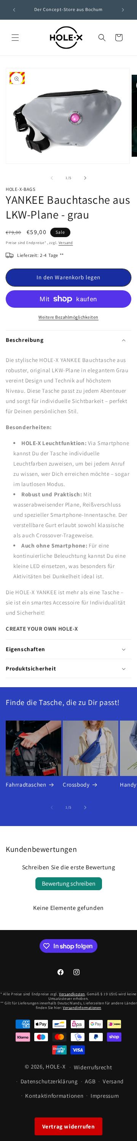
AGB (90, 1081)
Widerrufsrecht (93, 1067)
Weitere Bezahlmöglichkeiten (68, 317)
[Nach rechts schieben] (85, 178)
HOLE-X (55, 1066)
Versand (66, 242)
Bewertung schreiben (69, 884)
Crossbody (76, 784)
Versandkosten (72, 993)
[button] (15, 37)
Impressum (105, 1095)
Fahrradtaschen (26, 784)
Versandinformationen (82, 1007)
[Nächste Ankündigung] (123, 10)
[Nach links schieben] (51, 178)
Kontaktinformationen (54, 1095)
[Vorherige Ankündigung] (14, 10)
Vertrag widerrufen (68, 1126)
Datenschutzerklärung (49, 1081)
